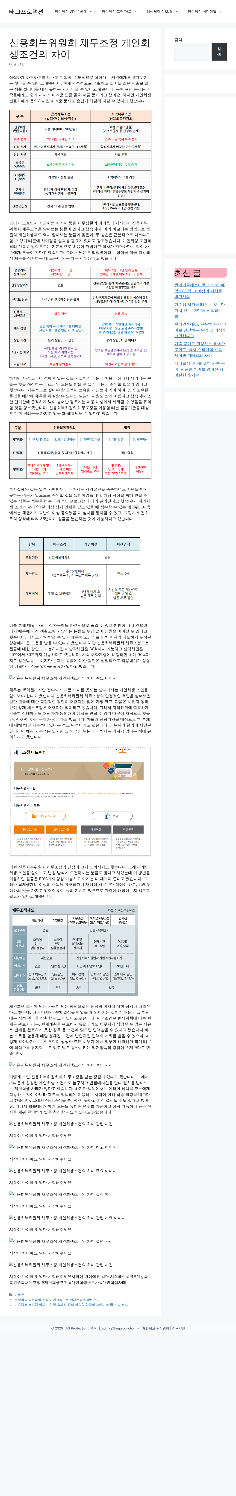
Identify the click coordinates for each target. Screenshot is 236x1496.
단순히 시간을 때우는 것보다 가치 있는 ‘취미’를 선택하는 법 (199, 310)
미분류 (19, 1295)
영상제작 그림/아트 (117, 11)
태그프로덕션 (26, 11)
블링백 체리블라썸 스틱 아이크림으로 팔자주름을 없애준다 (57, 1300)
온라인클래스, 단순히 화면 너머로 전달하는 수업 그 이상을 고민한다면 (200, 330)
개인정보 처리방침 (155, 1328)
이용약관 (178, 1328)
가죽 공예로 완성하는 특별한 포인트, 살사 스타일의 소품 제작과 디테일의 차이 (199, 349)
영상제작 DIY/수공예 (71, 11)
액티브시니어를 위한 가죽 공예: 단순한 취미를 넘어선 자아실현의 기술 (199, 369)
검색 (178, 39)
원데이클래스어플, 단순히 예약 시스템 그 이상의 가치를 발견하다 (199, 291)
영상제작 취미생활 (202, 11)
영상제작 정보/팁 (160, 11)
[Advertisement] (200, 176)
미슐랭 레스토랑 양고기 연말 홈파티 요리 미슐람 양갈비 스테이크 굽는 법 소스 (71, 1304)
